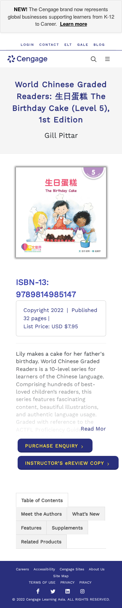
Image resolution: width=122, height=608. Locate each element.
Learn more (73, 23)
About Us (96, 569)
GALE (82, 44)
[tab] (42, 500)
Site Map (61, 576)
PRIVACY (67, 582)
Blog (99, 44)
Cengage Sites (72, 569)
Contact (49, 44)
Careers (22, 569)
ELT (68, 44)
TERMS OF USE (42, 582)
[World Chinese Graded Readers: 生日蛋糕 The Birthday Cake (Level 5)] (61, 212)
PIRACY (85, 582)
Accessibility (44, 569)
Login (27, 44)
